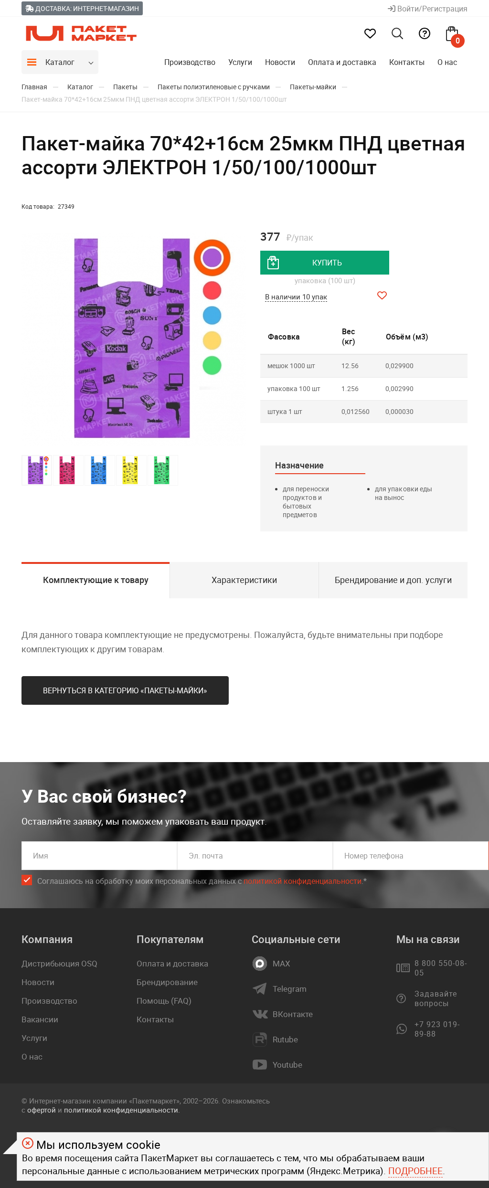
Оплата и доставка (342, 62)
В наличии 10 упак (296, 296)
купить (327, 262)
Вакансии (39, 1019)
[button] (237, 339)
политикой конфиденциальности (302, 881)
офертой (41, 1109)
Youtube (287, 1065)
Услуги (240, 62)
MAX (281, 963)
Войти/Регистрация (431, 8)
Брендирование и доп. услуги (393, 579)
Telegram (290, 989)
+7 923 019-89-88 (437, 1029)
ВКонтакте (293, 1014)
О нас (447, 62)
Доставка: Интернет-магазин (86, 8)
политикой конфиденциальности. (122, 1109)
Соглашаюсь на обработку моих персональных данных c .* (202, 881)
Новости (280, 62)
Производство (189, 62)
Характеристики (244, 579)
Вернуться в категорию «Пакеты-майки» (125, 690)
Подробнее (415, 1171)
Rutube (285, 1039)
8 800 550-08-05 (441, 967)
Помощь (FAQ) (164, 1000)
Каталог (59, 62)
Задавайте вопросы (436, 998)
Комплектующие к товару (96, 579)
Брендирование (167, 981)
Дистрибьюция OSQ (59, 963)
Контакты (407, 62)
